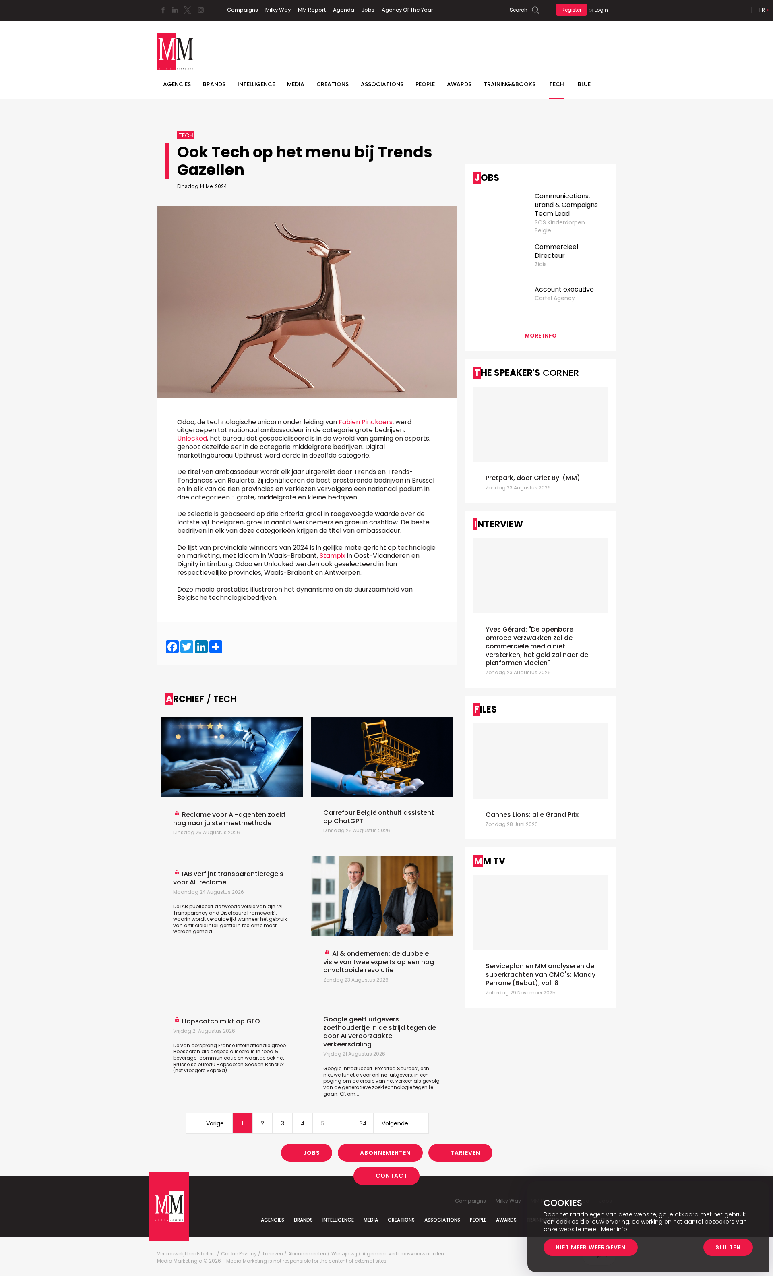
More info (541, 335)
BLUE (584, 84)
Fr (762, 9)
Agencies (177, 84)
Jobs (368, 10)
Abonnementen (385, 1153)
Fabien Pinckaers (366, 422)
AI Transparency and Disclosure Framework (228, 909)
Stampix (332, 555)
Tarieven (465, 1153)
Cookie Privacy (239, 1254)
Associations (382, 84)
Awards (459, 84)
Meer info (614, 1229)
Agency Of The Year (407, 10)
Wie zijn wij (344, 1254)
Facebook (163, 10)
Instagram (201, 10)
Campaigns (242, 10)
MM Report (312, 10)
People (425, 84)
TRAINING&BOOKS (509, 84)
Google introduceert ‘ (349, 1068)
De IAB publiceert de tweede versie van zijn (225, 906)
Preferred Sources (396, 1068)
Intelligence (256, 84)
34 (363, 1123)
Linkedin (175, 10)
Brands (214, 84)
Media (295, 84)
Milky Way (278, 10)
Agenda (343, 10)
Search (518, 9)
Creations (332, 84)
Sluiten (728, 1247)
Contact (391, 1176)
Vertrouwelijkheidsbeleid (186, 1254)
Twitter (187, 10)
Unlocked (192, 438)
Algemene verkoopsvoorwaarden (403, 1254)
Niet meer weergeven (591, 1247)
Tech (556, 84)
